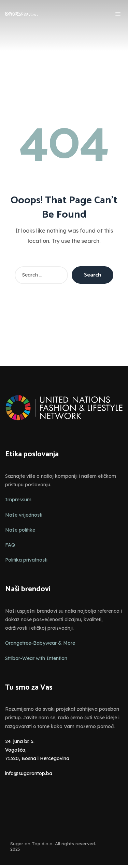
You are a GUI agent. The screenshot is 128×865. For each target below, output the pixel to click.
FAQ (10, 545)
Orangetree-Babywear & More (40, 643)
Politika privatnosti (26, 560)
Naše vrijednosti (23, 515)
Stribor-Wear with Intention (36, 658)
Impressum (18, 500)
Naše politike (20, 530)
